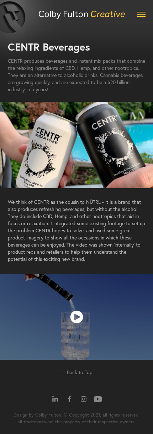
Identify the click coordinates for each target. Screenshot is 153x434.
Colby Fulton (48, 415)
